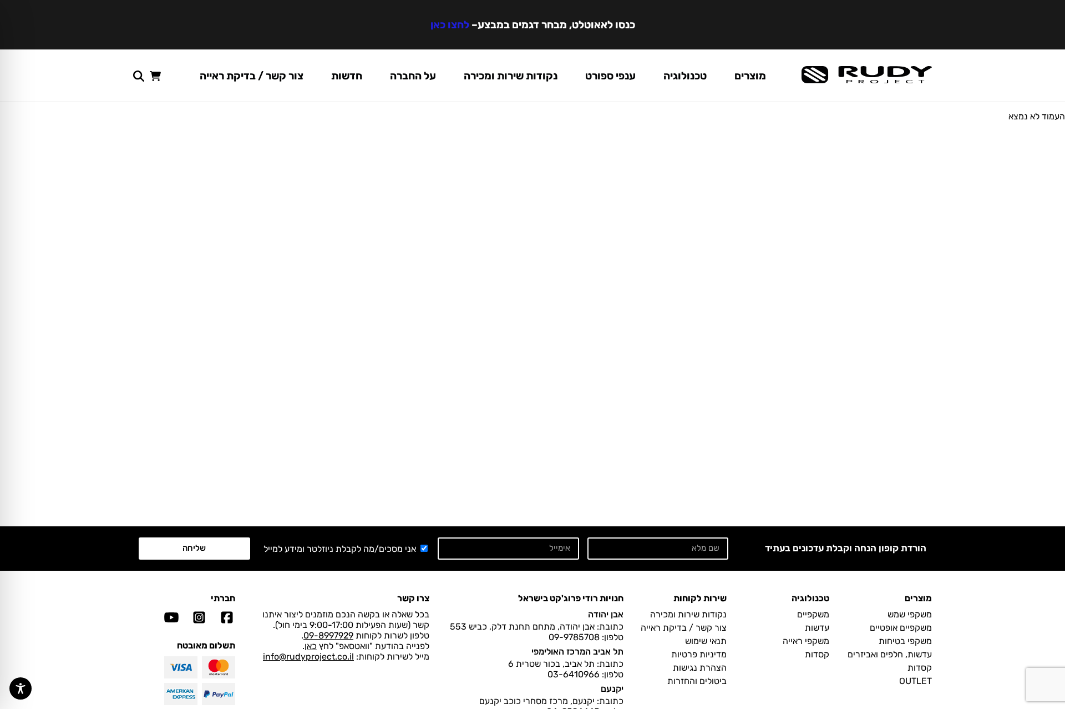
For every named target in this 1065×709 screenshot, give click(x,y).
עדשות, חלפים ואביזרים (890, 654)
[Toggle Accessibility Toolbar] (20, 688)
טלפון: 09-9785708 (586, 637)
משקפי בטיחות (905, 641)
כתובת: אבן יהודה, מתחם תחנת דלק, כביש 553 (536, 626)
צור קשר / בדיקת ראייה (251, 75)
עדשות (817, 627)
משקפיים (813, 614)
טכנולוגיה (685, 75)
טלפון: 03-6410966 (585, 674)
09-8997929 (328, 635)
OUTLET (915, 681)
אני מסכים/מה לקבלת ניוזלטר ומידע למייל (339, 549)
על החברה (413, 75)
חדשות (346, 75)
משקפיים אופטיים (901, 627)
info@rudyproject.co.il (308, 656)
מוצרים (750, 75)
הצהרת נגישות (700, 667)
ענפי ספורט (610, 75)
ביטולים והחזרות (697, 681)
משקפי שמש (910, 614)
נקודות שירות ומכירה (510, 75)
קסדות (919, 667)
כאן (311, 646)
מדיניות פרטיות (699, 654)
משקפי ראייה (806, 641)
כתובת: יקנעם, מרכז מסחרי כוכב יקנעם (551, 701)
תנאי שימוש (706, 641)
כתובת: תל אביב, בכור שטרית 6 (565, 663)
